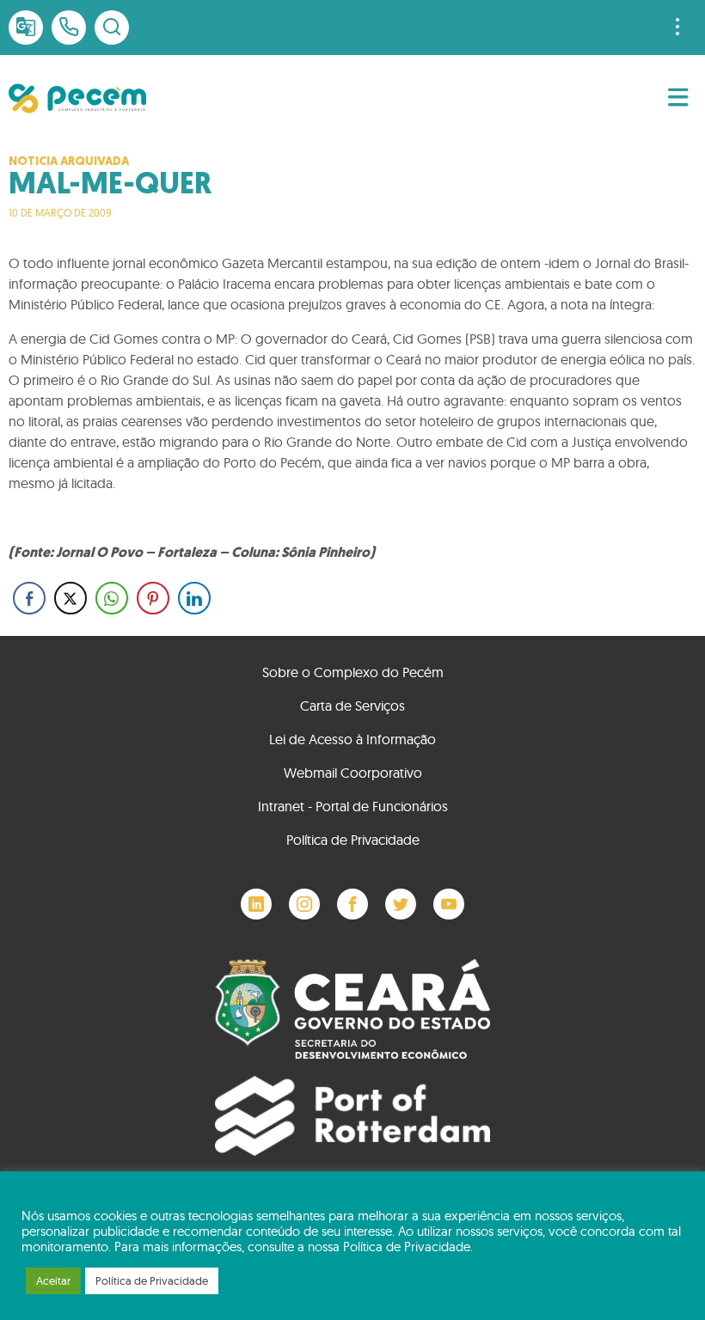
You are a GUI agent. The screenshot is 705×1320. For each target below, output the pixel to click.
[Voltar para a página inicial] (77, 98)
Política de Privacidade (353, 839)
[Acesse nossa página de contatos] (68, 27)
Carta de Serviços (352, 705)
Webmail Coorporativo (353, 772)
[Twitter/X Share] (70, 598)
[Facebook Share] (29, 598)
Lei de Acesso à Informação (352, 739)
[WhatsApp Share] (111, 598)
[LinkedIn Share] (194, 598)
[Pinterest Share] (153, 598)
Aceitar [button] (53, 1280)
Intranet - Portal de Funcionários (353, 806)
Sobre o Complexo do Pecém (353, 672)
